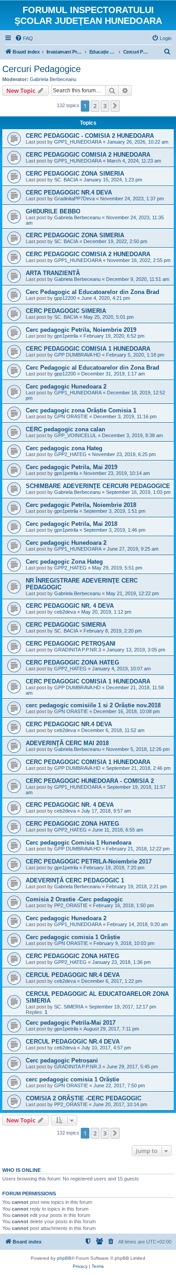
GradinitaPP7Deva (74, 198)
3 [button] (105, 106)
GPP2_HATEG (70, 454)
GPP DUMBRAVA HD (77, 354)
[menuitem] (24, 38)
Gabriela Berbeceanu (53, 79)
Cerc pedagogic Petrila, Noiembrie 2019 (81, 329)
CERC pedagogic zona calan (65, 429)
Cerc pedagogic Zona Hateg (64, 561)
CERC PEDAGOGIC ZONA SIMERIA (75, 173)
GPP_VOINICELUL (75, 435)
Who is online (21, 1170)
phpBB (64, 1258)
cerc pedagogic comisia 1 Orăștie (72, 1079)
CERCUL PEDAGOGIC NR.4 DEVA (73, 975)
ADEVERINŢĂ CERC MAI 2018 (67, 743)
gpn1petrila (66, 336)
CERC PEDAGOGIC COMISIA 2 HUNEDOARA (88, 154)
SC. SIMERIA (68, 1006)
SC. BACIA (66, 179)
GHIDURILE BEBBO (53, 211)
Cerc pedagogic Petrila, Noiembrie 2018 (81, 505)
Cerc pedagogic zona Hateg (64, 448)
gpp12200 (65, 298)
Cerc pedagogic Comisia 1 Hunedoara (78, 842)
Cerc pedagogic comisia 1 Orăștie (73, 937)
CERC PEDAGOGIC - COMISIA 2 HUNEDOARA (90, 135)
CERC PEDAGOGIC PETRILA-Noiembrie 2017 (89, 861)
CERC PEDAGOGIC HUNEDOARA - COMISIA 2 (90, 781)
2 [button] (95, 106)
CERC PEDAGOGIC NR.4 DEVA (69, 192)
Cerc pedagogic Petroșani (62, 1060)
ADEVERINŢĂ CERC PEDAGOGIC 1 (75, 880)
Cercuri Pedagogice (41, 69)
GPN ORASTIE (71, 416)
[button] (115, 105)
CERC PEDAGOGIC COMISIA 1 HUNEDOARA (88, 348)
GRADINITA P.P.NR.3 (77, 649)
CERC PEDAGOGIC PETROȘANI (71, 643)
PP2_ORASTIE (71, 905)
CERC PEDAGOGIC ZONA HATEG (72, 662)
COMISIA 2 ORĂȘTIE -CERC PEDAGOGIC (83, 1098)
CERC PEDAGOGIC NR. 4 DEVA (70, 605)
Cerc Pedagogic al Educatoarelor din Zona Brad (92, 292)
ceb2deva (65, 612)
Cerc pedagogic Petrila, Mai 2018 (71, 523)
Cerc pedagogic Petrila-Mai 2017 (71, 1022)
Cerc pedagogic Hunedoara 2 (66, 386)
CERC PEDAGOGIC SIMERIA (66, 310)
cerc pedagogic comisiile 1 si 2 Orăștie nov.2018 (93, 705)
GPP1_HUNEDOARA (78, 142)
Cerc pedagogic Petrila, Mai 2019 (71, 467)
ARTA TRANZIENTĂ (53, 273)
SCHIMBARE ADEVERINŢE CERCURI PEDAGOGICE (98, 486)
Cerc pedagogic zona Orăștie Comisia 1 (81, 410)
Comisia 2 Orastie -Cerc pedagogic (74, 899)
